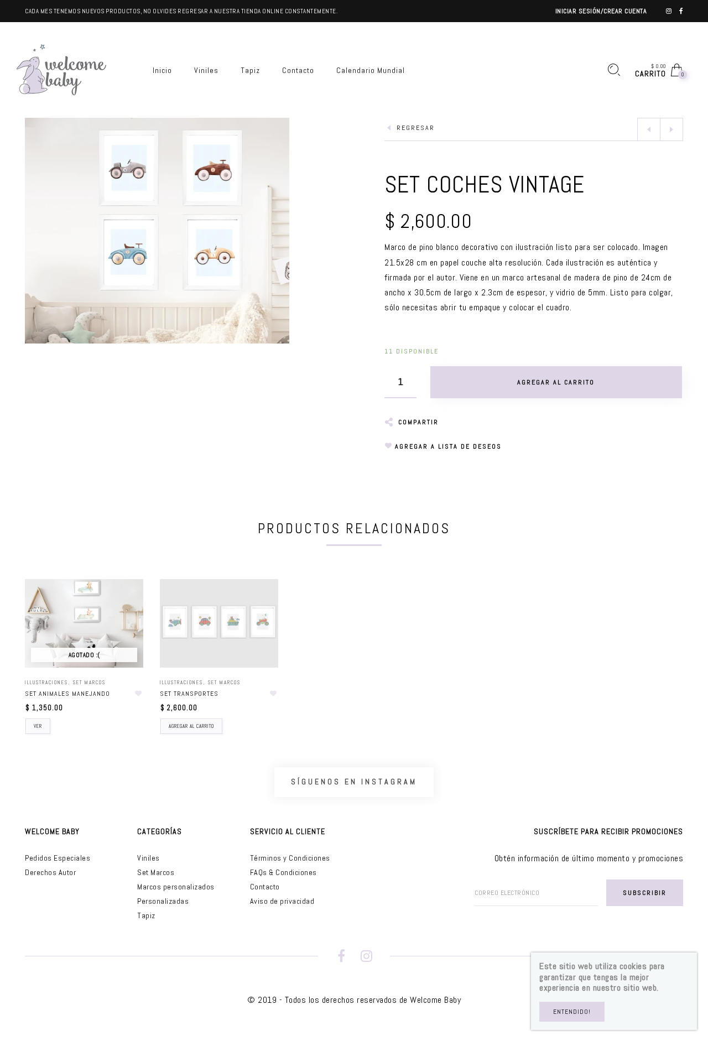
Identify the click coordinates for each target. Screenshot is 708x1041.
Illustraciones (46, 682)
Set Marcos (89, 682)
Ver (38, 726)
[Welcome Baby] (61, 69)
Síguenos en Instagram (354, 782)
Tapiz (146, 915)
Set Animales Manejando (67, 693)
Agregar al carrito (191, 726)
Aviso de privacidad (282, 901)
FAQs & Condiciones (283, 872)
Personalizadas (163, 901)
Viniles (148, 858)
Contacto (265, 887)
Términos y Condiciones (290, 858)
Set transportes (189, 693)
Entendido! (572, 1011)
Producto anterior (649, 129)
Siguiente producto (671, 129)
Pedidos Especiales (57, 858)
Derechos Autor (50, 872)
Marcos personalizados (176, 887)
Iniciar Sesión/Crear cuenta (601, 11)
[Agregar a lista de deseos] (138, 693)
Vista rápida (124, 603)
